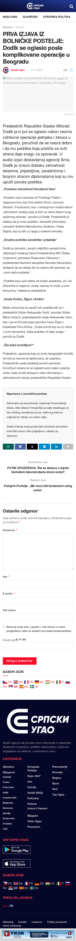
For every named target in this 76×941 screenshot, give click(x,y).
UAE (5, 828)
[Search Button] (71, 6)
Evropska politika (56, 17)
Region (56, 778)
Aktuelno (19, 27)
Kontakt (22, 922)
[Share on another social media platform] (68, 447)
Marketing (8, 922)
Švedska (7, 823)
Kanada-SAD (9, 797)
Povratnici (33, 827)
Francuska (8, 787)
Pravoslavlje (60, 766)
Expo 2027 (34, 776)
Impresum (37, 922)
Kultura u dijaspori (37, 808)
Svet (55, 789)
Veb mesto (9, 610)
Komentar (10, 530)
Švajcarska (9, 818)
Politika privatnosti (57, 922)
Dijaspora (30, 17)
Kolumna (33, 798)
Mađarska (8, 802)
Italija (5, 792)
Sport (55, 783)
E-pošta (9, 593)
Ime (6, 576)
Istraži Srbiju (35, 792)
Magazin (32, 815)
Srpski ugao (18, 70)
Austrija (7, 776)
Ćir (11, 905)
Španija (7, 813)
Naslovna (10, 17)
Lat (5, 905)
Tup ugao (58, 794)
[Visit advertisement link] (38, 934)
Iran (29, 781)
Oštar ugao (34, 821)
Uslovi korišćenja (12, 925)
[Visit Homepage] (35, 6)
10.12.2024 (37, 70)
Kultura (32, 804)
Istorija (31, 787)
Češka (6, 782)
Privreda (57, 772)
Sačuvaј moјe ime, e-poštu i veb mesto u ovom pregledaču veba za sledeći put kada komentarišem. (39, 629)
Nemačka (8, 808)
